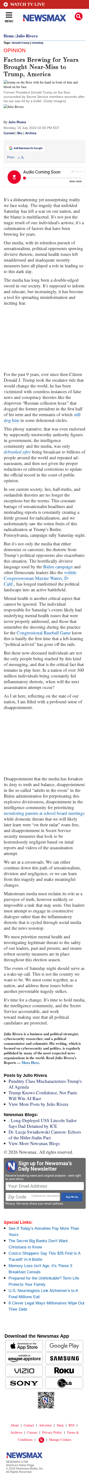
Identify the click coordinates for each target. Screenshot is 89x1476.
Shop (60, 1425)
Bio (19, 133)
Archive (30, 133)
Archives (16, 1432)
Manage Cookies (60, 1439)
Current (9, 133)
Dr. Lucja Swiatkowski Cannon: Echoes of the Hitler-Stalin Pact (45, 1135)
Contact (29, 1425)
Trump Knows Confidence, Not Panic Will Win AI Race (43, 1095)
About (14, 1425)
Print (10, 157)
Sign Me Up (72, 1197)
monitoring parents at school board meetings (44, 813)
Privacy (10, 1203)
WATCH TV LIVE (27, 4)
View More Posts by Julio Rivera (38, 1104)
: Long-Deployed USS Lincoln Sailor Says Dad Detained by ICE (43, 1123)
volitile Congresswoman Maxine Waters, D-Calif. (40, 578)
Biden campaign (58, 567)
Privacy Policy (52, 1432)
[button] (79, 16)
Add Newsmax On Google (28, 148)
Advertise (45, 1425)
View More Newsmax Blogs (34, 1143)
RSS (72, 1425)
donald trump (20, 43)
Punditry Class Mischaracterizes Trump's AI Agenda (45, 1084)
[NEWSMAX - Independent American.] (44, 18)
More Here (30, 1062)
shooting (37, 43)
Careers (32, 1432)
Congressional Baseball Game (44, 633)
